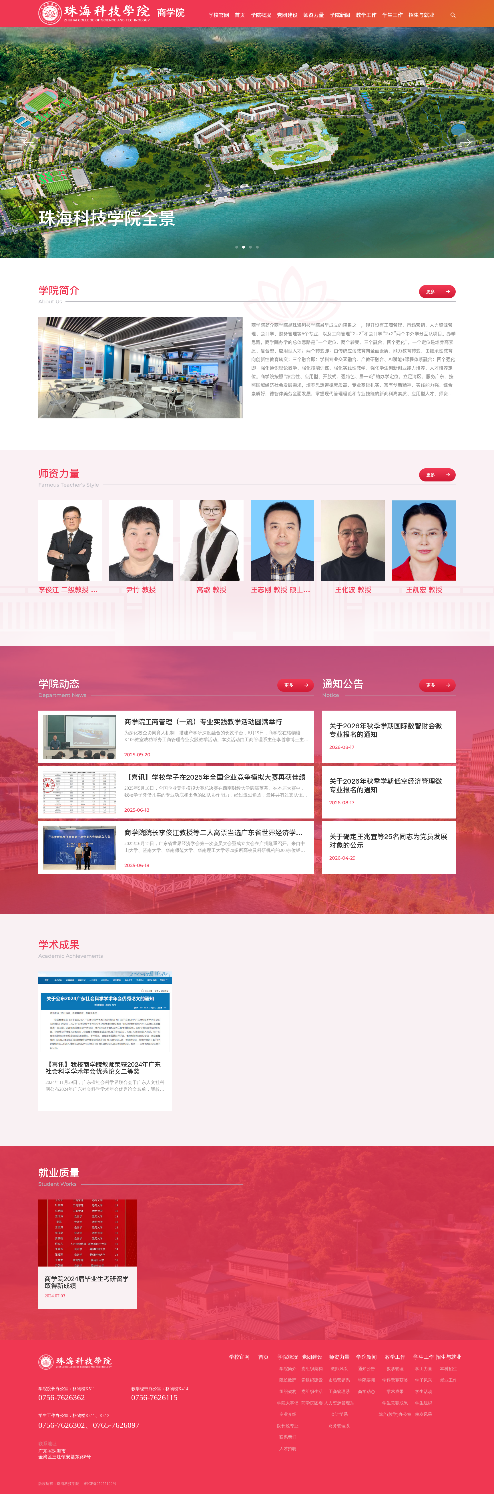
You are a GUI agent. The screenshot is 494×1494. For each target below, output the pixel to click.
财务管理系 (339, 1426)
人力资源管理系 (339, 1403)
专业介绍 (287, 1414)
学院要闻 (366, 1380)
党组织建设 (312, 1380)
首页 (240, 15)
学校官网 (218, 15)
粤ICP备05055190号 (99, 1483)
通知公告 (342, 688)
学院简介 (58, 294)
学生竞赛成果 (395, 1403)
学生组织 (423, 1403)
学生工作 (392, 15)
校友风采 (423, 1414)
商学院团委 (312, 1403)
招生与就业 (421, 15)
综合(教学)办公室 (395, 1414)
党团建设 (287, 15)
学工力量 (423, 1368)
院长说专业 (287, 1426)
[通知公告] (437, 685)
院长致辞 (287, 1380)
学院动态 (62, 688)
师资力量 (313, 15)
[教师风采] (437, 474)
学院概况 (261, 15)
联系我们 (287, 1437)
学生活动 (423, 1391)
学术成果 (70, 949)
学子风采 (423, 1380)
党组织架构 (312, 1368)
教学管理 (395, 1368)
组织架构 (287, 1391)
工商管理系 (339, 1391)
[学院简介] (437, 291)
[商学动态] (295, 685)
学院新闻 (340, 15)
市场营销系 (339, 1380)
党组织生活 (312, 1391)
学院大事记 (287, 1403)
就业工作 (448, 1380)
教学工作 (366, 15)
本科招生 (448, 1368)
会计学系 (339, 1414)
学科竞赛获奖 (395, 1380)
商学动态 (366, 1391)
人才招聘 (287, 1448)
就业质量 (58, 1177)
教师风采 (339, 1368)
